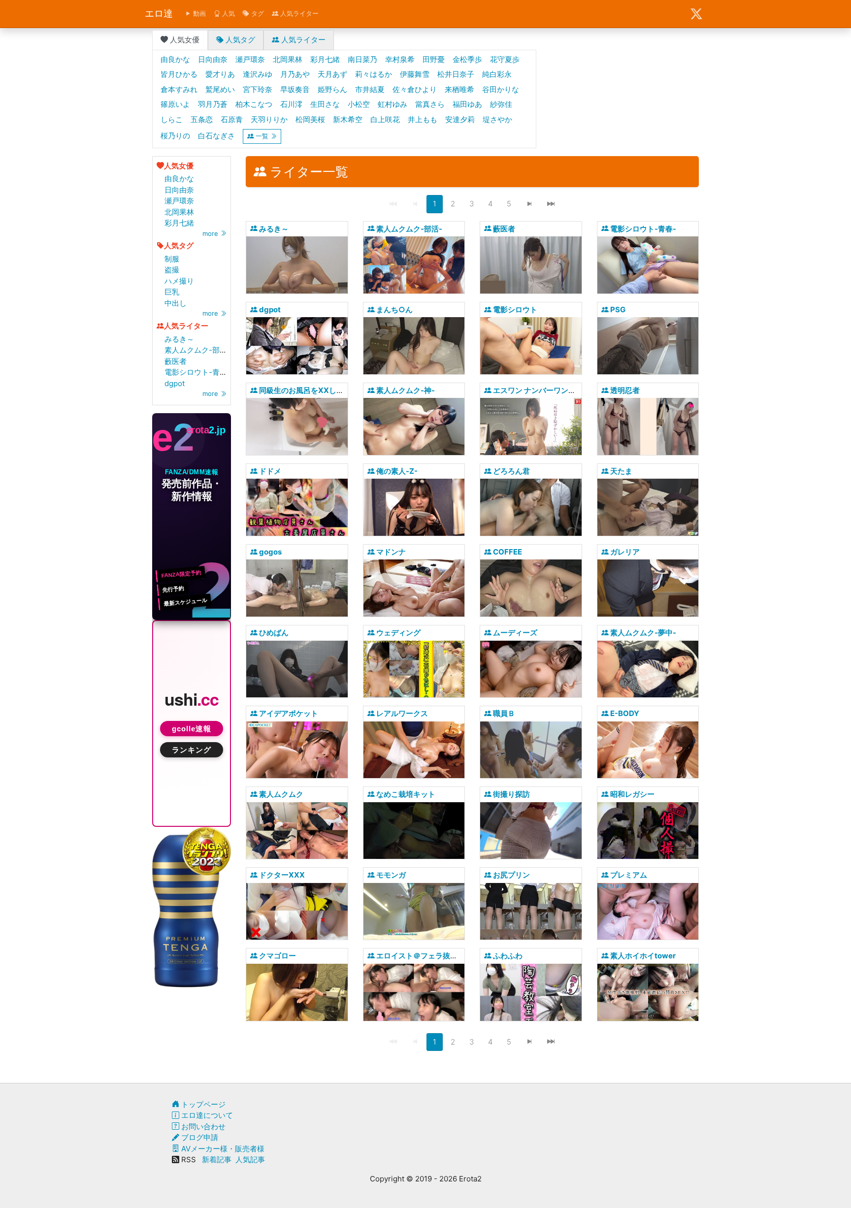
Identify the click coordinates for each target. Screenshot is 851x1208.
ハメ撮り (179, 281)
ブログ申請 (198, 1137)
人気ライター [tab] (302, 39)
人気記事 (250, 1159)
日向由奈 (179, 190)
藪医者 (175, 361)
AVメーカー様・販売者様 (221, 1148)
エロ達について (206, 1115)
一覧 (262, 136)
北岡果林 (179, 212)
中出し (175, 303)
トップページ (202, 1104)
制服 (171, 258)
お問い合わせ (202, 1126)
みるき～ (179, 339)
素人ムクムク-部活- (197, 350)
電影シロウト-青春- (197, 372)
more (211, 233)
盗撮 (171, 269)
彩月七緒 (179, 223)
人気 (227, 13)
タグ (256, 13)
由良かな (179, 178)
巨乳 (171, 291)
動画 (198, 13)
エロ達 (159, 13)
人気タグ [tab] (239, 39)
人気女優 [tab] (183, 39)
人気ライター (298, 13)
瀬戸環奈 (179, 200)
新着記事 (216, 1159)
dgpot (174, 383)
